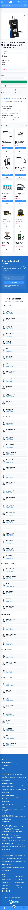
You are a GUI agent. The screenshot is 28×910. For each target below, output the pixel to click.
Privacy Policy (8, 286)
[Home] (1, 9)
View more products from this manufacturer (15, 53)
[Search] (25, 5)
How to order (5, 888)
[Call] (14, 908)
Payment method (18, 881)
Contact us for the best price (14, 86)
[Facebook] (2, 891)
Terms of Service (20, 285)
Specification (7, 98)
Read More (13, 119)
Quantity (2, 75)
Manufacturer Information (20, 98)
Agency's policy (5, 877)
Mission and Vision (19, 879)
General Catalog (5, 887)
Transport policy (18, 884)
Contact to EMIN (5, 885)
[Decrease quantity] (2, 78)
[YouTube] (4, 891)
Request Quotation (15, 82)
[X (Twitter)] (7, 891)
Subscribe (14, 282)
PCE (3, 53)
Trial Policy (17, 885)
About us (4, 876)
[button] (14, 26)
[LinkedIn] (9, 891)
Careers (4, 881)
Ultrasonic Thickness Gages (10, 9)
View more (23, 125)
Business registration (6, 879)
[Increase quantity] (25, 78)
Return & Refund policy (20, 882)
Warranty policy (18, 887)
